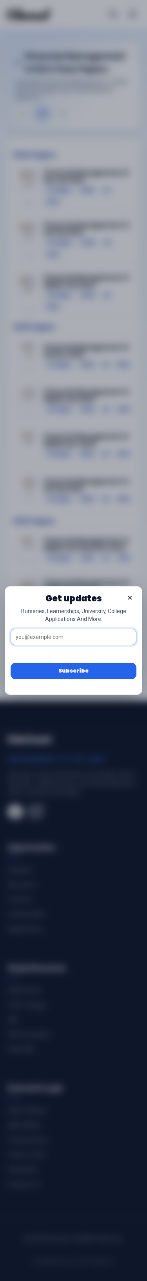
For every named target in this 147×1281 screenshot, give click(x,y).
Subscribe (73, 671)
